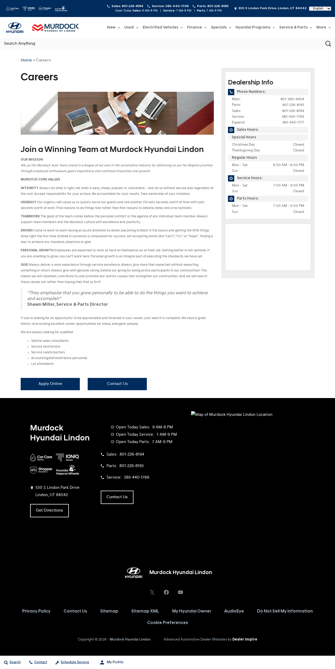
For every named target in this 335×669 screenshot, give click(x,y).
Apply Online (50, 384)
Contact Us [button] (117, 497)
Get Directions (49, 510)
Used (129, 28)
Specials (219, 28)
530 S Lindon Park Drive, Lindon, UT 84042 (272, 8)
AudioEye (234, 611)
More (321, 28)
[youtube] (180, 592)
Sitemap (109, 611)
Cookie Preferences (167, 623)
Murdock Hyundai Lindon (130, 640)
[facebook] (166, 592)
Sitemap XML (145, 611)
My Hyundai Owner (191, 611)
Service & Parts (293, 28)
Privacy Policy (36, 611)
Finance (194, 28)
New (111, 28)
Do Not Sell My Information (285, 611)
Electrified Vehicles (160, 28)
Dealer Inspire (244, 640)
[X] (152, 592)
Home (26, 60)
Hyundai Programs (253, 28)
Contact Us (117, 384)
